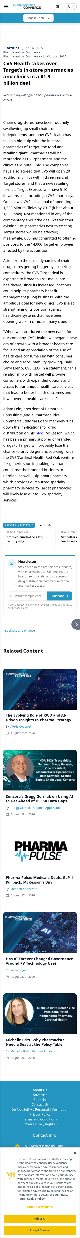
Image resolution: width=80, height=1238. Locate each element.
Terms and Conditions (40, 1119)
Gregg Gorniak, (20, 808)
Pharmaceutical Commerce (21, 52)
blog (39, 433)
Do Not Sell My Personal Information (40, 1109)
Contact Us (40, 1104)
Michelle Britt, (20, 1051)
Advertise (40, 1095)
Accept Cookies (40, 1230)
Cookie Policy (36, 1199)
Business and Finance (20, 630)
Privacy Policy (40, 1114)
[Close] (75, 1153)
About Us (40, 1090)
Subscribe (57, 596)
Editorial (40, 1099)
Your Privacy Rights (40, 1124)
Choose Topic (35, 18)
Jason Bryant (19, 970)
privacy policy (19, 608)
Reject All (39, 1218)
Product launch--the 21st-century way (21, 539)
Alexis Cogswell (21, 726)
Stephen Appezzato (46, 808)
